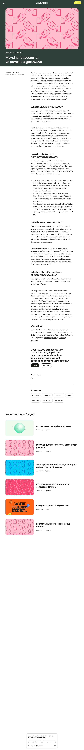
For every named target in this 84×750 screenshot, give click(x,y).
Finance (69, 395)
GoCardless (15, 72)
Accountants (47, 400)
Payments (18, 52)
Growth (59, 395)
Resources (8, 52)
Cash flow (47, 395)
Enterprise (35, 400)
